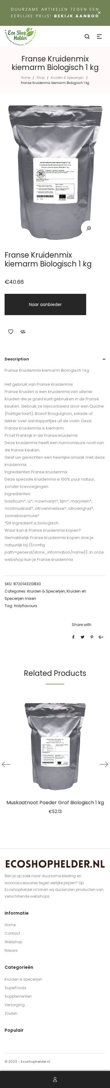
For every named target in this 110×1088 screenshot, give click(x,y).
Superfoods (15, 987)
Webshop (13, 941)
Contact (12, 933)
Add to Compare (23, 331)
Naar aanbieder (45, 304)
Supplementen (18, 996)
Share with (81, 624)
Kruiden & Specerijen (67, 77)
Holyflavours (25, 605)
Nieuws (11, 950)
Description (17, 359)
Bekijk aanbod (76, 16)
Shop (40, 77)
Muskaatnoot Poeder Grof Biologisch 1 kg (55, 802)
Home (25, 77)
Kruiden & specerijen (23, 979)
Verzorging (15, 1004)
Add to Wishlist (11, 331)
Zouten (11, 1013)
